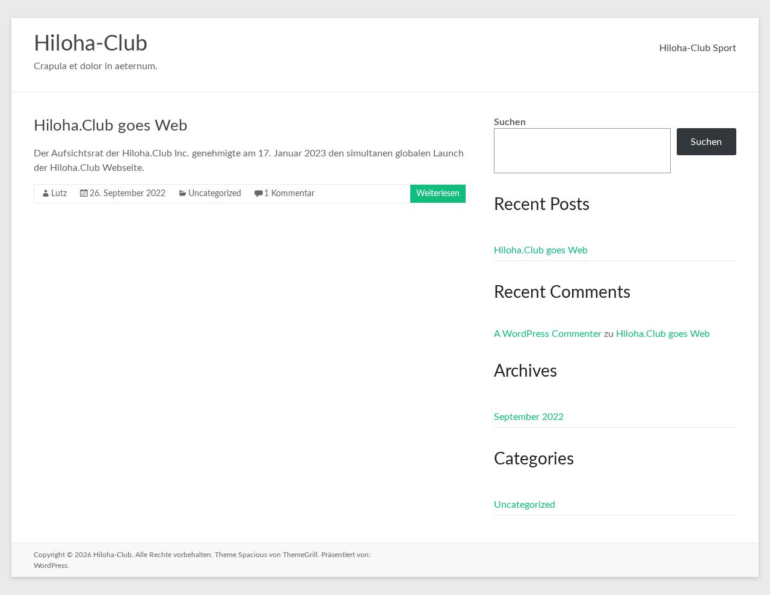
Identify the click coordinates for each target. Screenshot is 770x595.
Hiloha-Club (90, 44)
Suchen (510, 122)
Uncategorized (214, 194)
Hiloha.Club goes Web (111, 126)
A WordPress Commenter (548, 334)
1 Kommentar (289, 194)
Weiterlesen (438, 194)
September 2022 (529, 417)
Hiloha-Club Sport (697, 48)
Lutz (59, 194)
